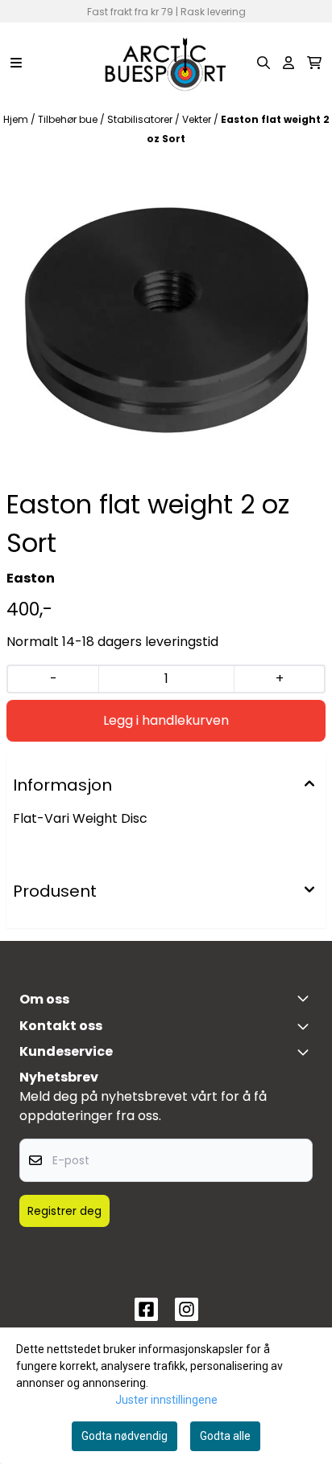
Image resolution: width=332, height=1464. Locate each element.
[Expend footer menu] (306, 1051)
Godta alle (225, 1435)
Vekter (198, 119)
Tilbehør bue (69, 119)
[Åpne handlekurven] (314, 63)
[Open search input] (263, 62)
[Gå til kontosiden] (288, 63)
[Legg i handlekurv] (166, 721)
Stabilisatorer (141, 119)
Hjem (17, 119)
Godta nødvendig (124, 1435)
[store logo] (166, 63)
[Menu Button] (16, 63)
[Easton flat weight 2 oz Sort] (166, 320)
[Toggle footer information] (306, 998)
